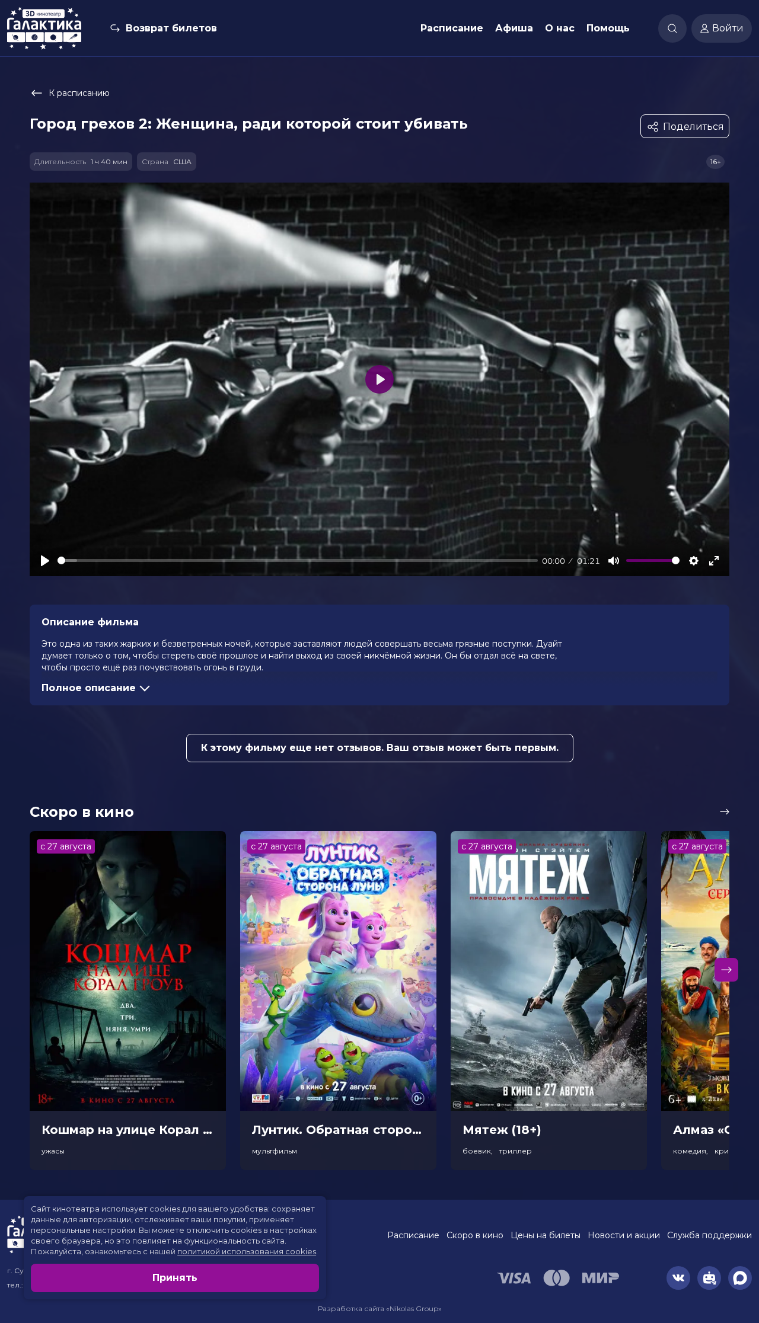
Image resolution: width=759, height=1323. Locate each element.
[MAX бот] (740, 1278)
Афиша (514, 28)
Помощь (608, 28)
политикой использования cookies (246, 1251)
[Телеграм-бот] (709, 1278)
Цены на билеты (546, 1235)
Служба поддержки (709, 1235)
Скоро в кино (475, 1235)
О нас (560, 28)
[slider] (298, 560)
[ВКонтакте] (678, 1278)
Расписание (451, 28)
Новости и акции (624, 1235)
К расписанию (79, 93)
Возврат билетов (171, 28)
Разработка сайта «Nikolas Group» (380, 1308)
